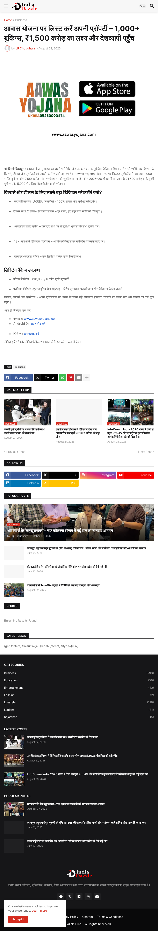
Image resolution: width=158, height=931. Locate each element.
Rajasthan (79, 717)
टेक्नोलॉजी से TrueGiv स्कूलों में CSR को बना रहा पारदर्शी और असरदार (63, 585)
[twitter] (69, 896)
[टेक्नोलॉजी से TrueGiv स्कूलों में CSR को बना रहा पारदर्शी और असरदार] (14, 590)
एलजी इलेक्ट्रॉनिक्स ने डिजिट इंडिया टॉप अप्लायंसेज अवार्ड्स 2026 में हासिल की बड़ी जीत (78, 432)
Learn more (39, 910)
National (79, 709)
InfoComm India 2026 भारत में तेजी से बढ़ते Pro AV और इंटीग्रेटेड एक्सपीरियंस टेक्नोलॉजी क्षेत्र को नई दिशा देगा (130, 432)
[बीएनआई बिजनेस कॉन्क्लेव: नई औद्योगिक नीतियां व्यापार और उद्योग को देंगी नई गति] (14, 571)
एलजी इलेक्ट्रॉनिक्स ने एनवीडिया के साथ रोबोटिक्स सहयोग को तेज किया (24, 431)
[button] (5, 6)
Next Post (145, 451)
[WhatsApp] (62, 377)
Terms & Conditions (110, 916)
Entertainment (79, 687)
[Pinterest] (70, 377)
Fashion (79, 695)
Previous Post (15, 451)
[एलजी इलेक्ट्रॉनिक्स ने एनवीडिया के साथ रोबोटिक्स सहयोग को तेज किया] (14, 742)
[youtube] (97, 896)
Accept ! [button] (18, 919)
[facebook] (60, 896)
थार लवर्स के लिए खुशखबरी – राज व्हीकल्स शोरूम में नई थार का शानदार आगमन (66, 804)
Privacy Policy (68, 916)
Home (8, 20)
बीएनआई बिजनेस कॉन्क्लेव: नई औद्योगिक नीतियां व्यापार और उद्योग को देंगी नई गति (67, 566)
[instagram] (88, 896)
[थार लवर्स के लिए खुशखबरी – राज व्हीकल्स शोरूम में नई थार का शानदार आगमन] (14, 809)
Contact (87, 916)
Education (79, 680)
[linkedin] (79, 896)
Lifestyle (79, 702)
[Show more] (86, 377)
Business (21, 20)
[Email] (78, 377)
